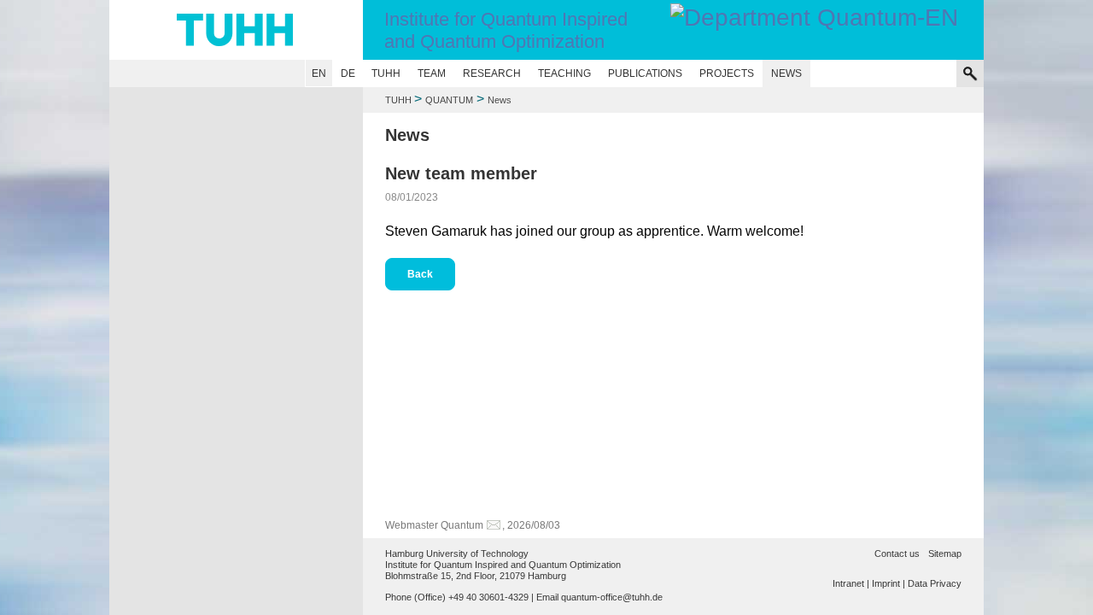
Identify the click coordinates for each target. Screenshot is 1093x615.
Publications (645, 73)
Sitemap (944, 553)
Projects (726, 73)
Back (420, 274)
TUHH (385, 73)
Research (492, 73)
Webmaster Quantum (434, 525)
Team (432, 73)
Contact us (897, 553)
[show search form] (970, 73)
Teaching (564, 73)
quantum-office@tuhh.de (612, 597)
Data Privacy (934, 583)
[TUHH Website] (236, 30)
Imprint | (888, 583)
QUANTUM (449, 100)
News (786, 73)
